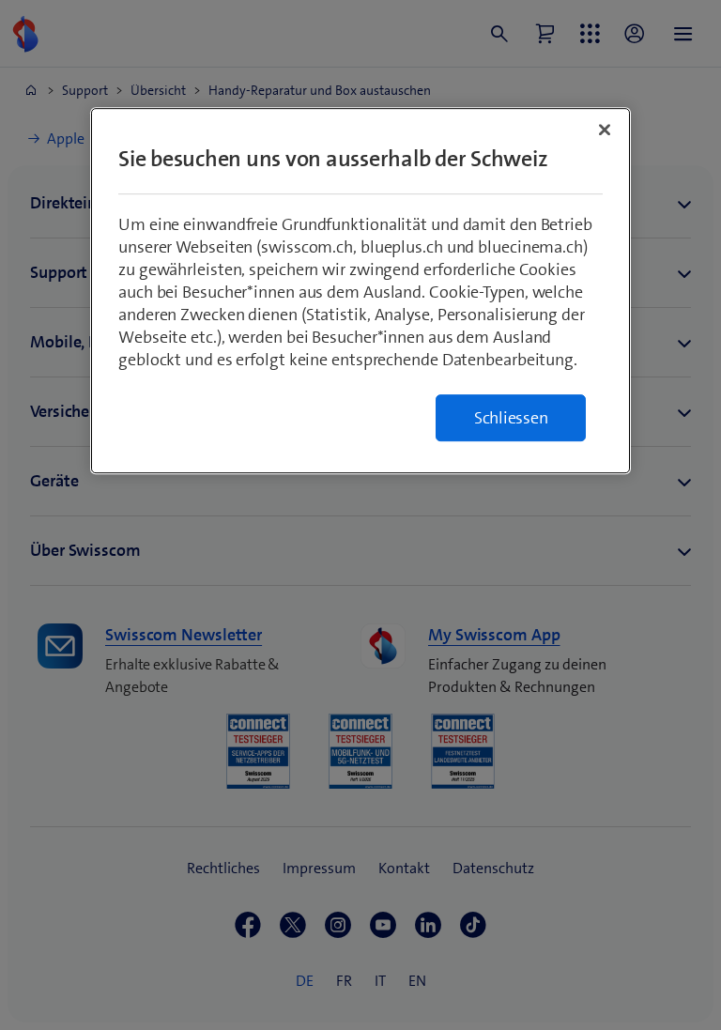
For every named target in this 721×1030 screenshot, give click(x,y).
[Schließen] (604, 129)
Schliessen (511, 418)
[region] (360, 290)
